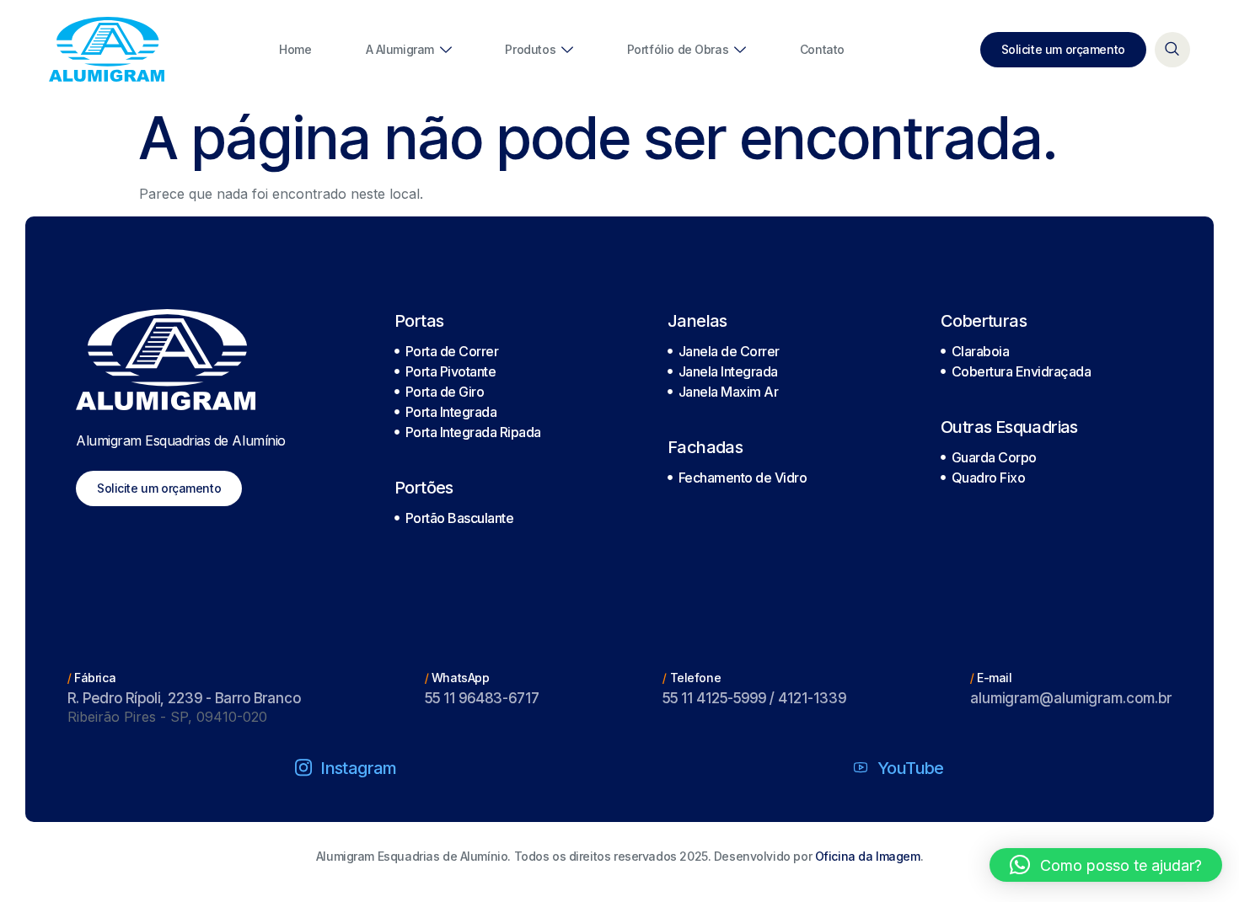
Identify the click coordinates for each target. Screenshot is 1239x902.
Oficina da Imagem (867, 856)
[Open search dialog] (1172, 49)
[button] (1106, 865)
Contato (822, 49)
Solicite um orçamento (1063, 49)
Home (295, 49)
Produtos (530, 49)
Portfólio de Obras (677, 49)
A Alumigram (400, 49)
